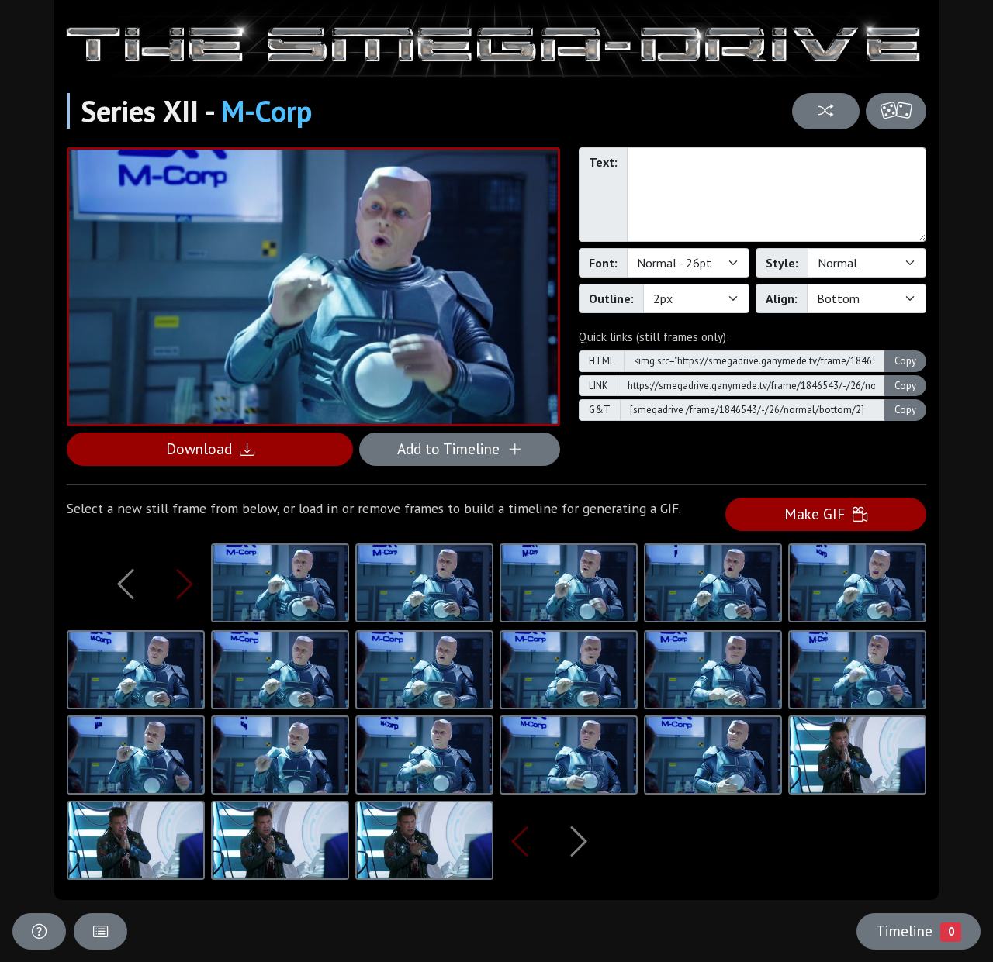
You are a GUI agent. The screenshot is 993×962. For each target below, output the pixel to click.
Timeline (914, 930)
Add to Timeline (452, 448)
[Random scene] (825, 111)
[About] (39, 931)
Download (203, 448)
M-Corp (266, 110)
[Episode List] (100, 931)
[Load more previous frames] (126, 583)
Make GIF (818, 513)
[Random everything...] (896, 111)
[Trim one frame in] (185, 583)
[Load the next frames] (578, 841)
